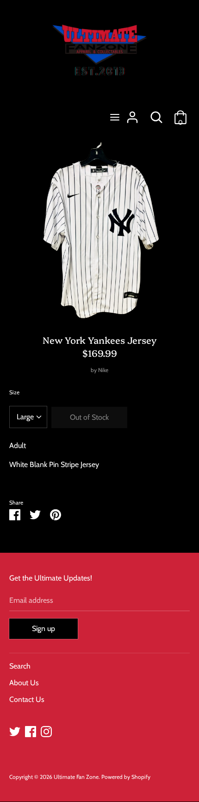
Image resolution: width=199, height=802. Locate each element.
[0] (180, 113)
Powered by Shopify (125, 776)
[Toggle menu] (114, 117)
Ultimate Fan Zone (76, 776)
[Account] (132, 113)
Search (20, 666)
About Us (24, 682)
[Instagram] (46, 730)
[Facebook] (30, 730)
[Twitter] (14, 730)
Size (14, 392)
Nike (103, 369)
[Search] (156, 113)
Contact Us (26, 699)
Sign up (43, 628)
